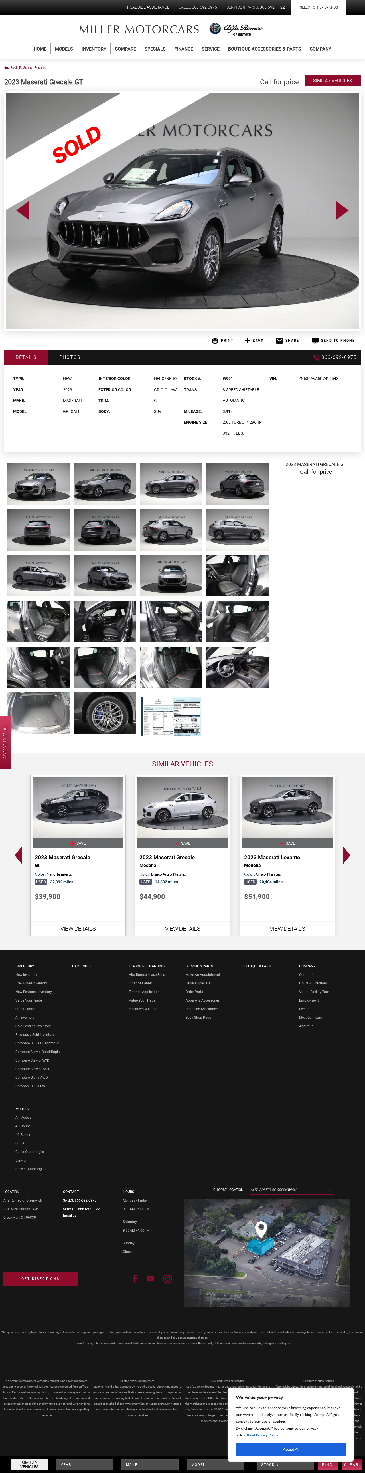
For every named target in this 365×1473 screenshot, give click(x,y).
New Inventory (26, 975)
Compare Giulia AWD (31, 1078)
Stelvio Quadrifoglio (30, 1169)
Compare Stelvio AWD (32, 1060)
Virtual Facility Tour (314, 992)
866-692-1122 (89, 1209)
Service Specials (198, 983)
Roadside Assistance (202, 1009)
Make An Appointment (203, 975)
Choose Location (228, 1190)
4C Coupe (23, 1126)
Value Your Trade (28, 1000)
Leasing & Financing (147, 966)
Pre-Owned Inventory (31, 983)
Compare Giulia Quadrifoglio (37, 1043)
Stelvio (20, 1160)
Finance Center (140, 983)
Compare (125, 49)
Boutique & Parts (257, 966)
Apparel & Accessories (203, 1000)
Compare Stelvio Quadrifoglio (38, 1052)
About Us (306, 1026)
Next (348, 855)
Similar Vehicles (29, 1464)
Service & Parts (199, 966)
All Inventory (25, 1018)
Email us (69, 1216)
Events (304, 1009)
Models (64, 49)
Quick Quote (24, 1009)
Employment (309, 1000)
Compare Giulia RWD (31, 1086)
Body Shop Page (198, 1018)
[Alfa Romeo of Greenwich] (139, 29)
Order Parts (194, 992)
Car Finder (81, 966)
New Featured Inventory (33, 992)
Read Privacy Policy (262, 1435)
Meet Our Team (310, 1018)
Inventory (94, 49)
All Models (23, 1118)
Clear (351, 1465)
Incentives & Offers (143, 1009)
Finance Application (144, 992)
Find (327, 1465)
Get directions (40, 1279)
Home (40, 49)
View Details (78, 929)
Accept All (291, 1449)
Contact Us (307, 975)
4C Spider (22, 1135)
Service (211, 49)
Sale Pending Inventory (33, 1026)
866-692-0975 (85, 1200)
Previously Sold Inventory (34, 1035)
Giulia (19, 1143)
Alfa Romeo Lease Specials (149, 975)
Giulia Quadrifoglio (29, 1152)
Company (320, 49)
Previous (16, 855)
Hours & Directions (313, 983)
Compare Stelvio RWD (32, 1069)
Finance (183, 49)
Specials (155, 49)
